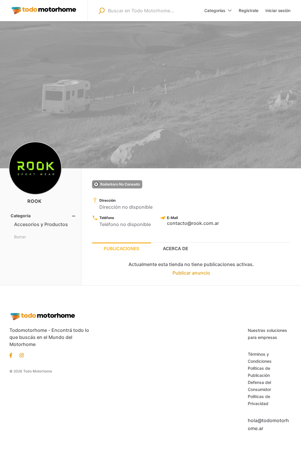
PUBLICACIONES (121, 248)
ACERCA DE (175, 248)
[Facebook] (12, 355)
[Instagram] (20, 355)
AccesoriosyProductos (41, 224)
